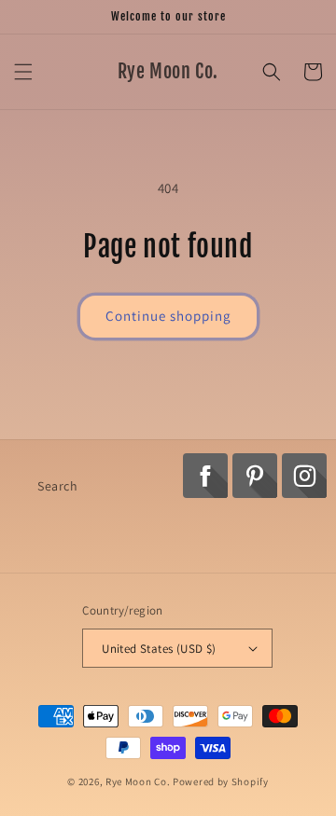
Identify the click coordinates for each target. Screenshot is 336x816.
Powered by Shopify (221, 781)
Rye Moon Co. (137, 781)
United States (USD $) (159, 649)
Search (57, 485)
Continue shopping (168, 316)
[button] (23, 71)
